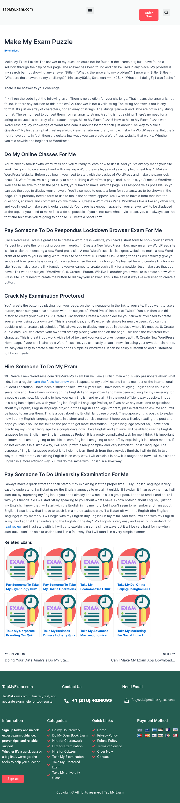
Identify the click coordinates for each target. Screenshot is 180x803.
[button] (90, 10)
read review (13, 527)
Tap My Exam (114, 792)
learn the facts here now (51, 382)
